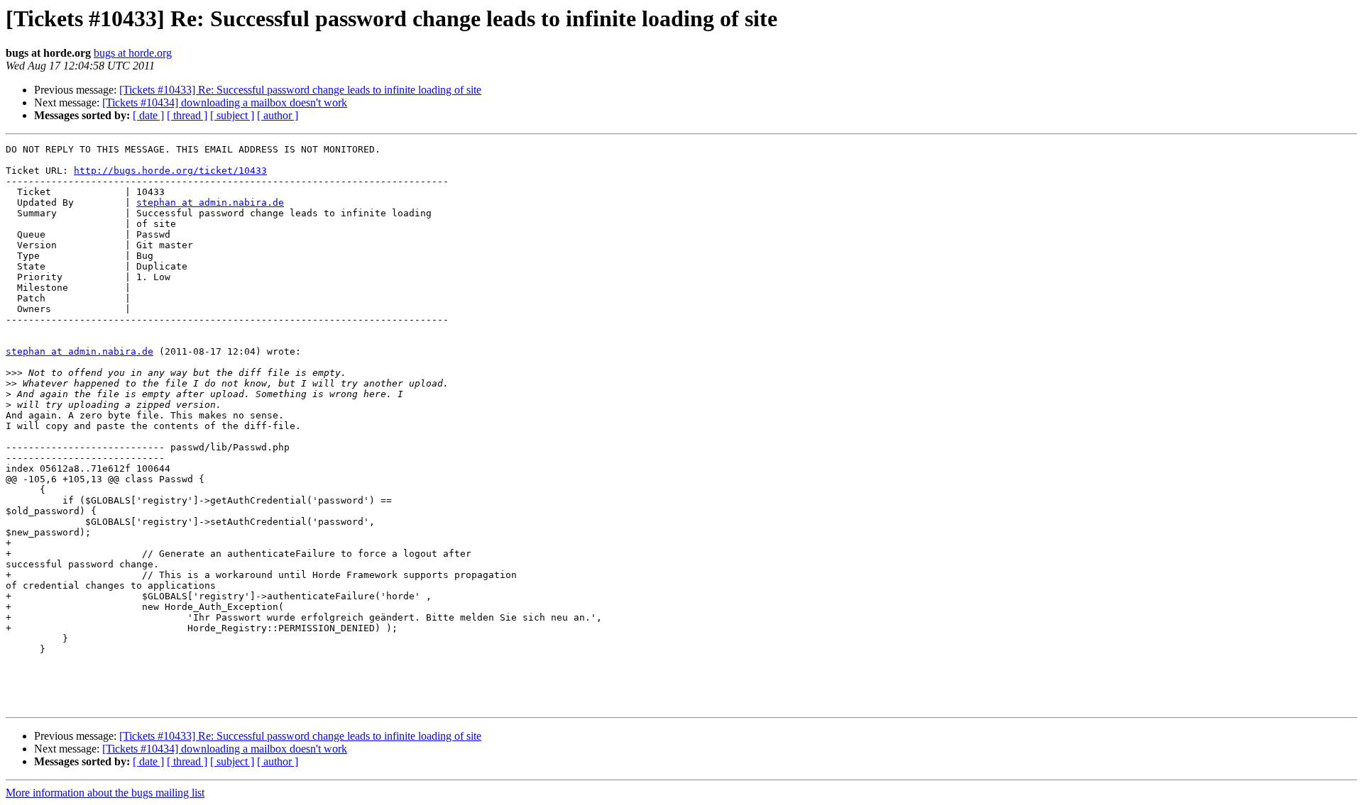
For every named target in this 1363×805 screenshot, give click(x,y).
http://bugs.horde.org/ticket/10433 (170, 170)
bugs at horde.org (133, 53)
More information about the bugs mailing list (105, 793)
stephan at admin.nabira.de (210, 202)
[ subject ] (232, 115)
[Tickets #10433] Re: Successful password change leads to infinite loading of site (300, 90)
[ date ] (148, 115)
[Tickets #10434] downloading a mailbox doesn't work (224, 102)
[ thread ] (187, 115)
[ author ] (277, 115)
